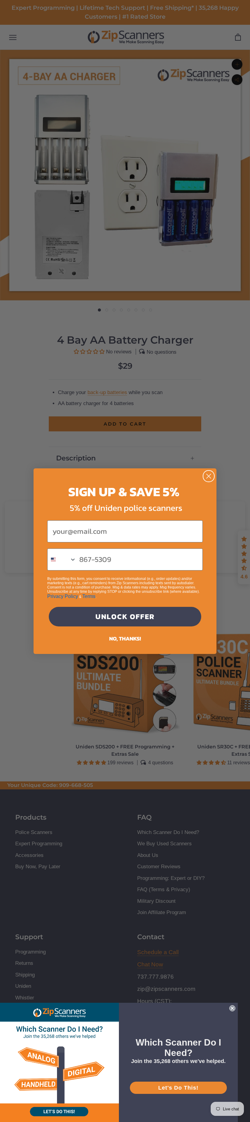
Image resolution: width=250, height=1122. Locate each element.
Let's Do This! (178, 1088)
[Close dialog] (208, 476)
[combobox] (62, 559)
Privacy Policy (62, 596)
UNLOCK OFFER (125, 616)
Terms (88, 596)
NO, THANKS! (125, 638)
